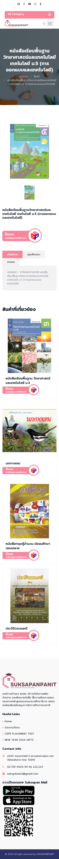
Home (8, 721)
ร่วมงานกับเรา (12, 727)
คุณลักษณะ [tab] (33, 254)
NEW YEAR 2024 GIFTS (19, 740)
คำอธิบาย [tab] (12, 254)
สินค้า (37, 76)
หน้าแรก (23, 76)
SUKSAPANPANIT (45, 854)
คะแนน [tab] (11, 262)
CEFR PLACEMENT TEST (19, 734)
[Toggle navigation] (49, 23)
